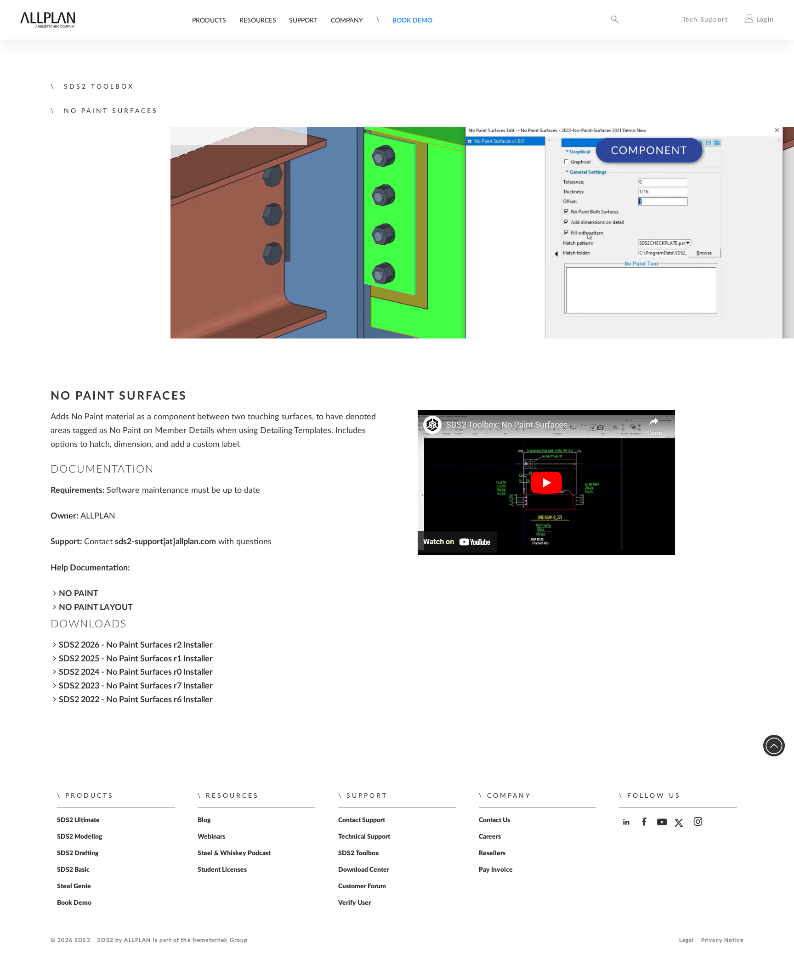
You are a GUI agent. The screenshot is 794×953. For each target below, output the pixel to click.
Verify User (354, 903)
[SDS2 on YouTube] (663, 829)
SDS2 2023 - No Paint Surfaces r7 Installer (136, 686)
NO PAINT (78, 594)
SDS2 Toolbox (358, 853)
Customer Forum (362, 886)
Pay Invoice (496, 870)
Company (347, 20)
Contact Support (361, 820)
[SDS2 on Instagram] (699, 829)
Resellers (492, 853)
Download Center (363, 870)
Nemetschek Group (220, 940)
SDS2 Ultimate (78, 820)
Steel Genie (74, 886)
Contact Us (494, 820)
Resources (257, 20)
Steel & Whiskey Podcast (234, 853)
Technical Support (364, 837)
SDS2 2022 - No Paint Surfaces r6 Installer (136, 700)
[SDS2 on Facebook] (645, 829)
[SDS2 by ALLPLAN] (47, 25)
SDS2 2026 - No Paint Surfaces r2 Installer (136, 645)
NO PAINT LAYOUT (96, 607)
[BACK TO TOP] (774, 745)
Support (303, 20)
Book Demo (412, 20)
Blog (204, 820)
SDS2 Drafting (78, 853)
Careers (490, 837)
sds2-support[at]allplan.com (165, 542)
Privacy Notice (722, 940)
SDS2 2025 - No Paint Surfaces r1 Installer (136, 659)
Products (209, 20)
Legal (686, 940)
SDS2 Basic (73, 870)
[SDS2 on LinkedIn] (627, 829)
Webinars (211, 837)
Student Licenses (222, 870)
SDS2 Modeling (79, 837)
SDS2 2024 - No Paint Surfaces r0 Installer (136, 672)
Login (765, 19)
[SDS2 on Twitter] (681, 830)
